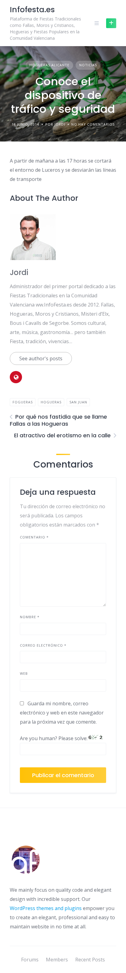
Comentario (34, 537)
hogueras (51, 402)
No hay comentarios (93, 124)
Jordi (19, 272)
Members (57, 959)
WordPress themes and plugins (46, 908)
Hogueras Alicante (49, 65)
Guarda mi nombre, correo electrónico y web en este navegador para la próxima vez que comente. (62, 712)
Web (24, 673)
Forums (30, 959)
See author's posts (40, 358)
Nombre (29, 617)
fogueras (23, 402)
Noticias (88, 65)
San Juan (78, 402)
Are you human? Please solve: (54, 738)
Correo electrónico (43, 645)
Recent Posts (90, 959)
